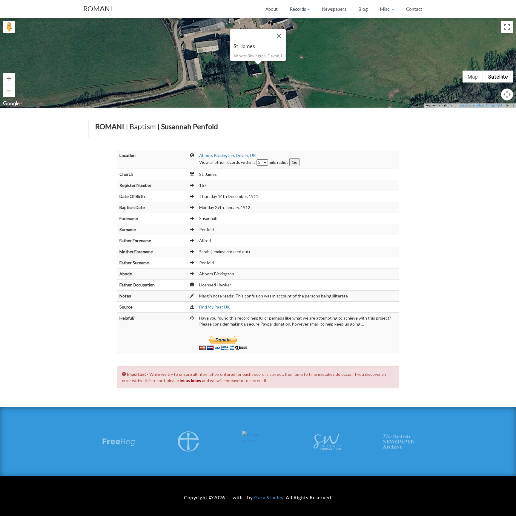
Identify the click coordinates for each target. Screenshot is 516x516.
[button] (258, 68)
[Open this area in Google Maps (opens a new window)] (11, 104)
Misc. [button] (385, 9)
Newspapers (334, 9)
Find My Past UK (214, 306)
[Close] (279, 36)
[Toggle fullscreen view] (507, 27)
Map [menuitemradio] (473, 77)
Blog (363, 9)
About (271, 9)
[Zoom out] (9, 91)
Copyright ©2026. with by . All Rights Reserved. (258, 497)
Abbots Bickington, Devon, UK (227, 155)
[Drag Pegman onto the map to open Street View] (9, 27)
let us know (190, 380)
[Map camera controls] (507, 94)
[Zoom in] (9, 79)
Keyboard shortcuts (439, 105)
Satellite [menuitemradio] (498, 77)
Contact (414, 9)
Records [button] (298, 9)
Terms (510, 105)
